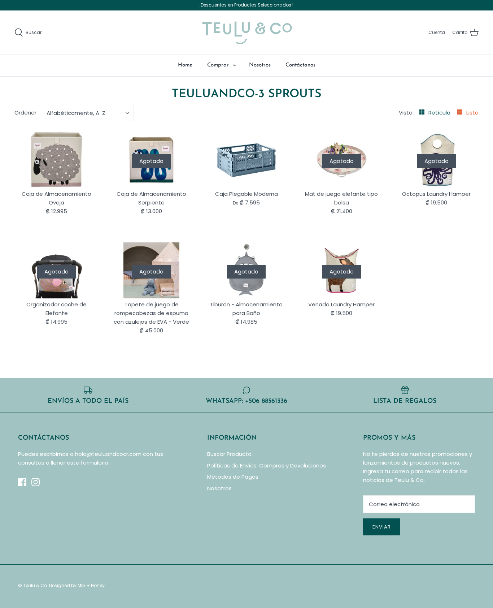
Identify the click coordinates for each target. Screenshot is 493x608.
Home (185, 65)
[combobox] (87, 113)
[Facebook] (22, 482)
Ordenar (25, 112)
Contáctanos (300, 65)
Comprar (218, 65)
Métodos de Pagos (232, 476)
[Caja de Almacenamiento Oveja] (56, 159)
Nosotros (260, 65)
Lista (472, 112)
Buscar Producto (229, 454)
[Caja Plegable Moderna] (246, 159)
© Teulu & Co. (33, 585)
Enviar (381, 526)
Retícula (440, 112)
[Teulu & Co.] (247, 33)
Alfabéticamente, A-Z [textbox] (76, 113)
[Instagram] (35, 482)
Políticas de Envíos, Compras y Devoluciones (266, 465)
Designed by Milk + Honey (77, 585)
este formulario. (88, 462)
